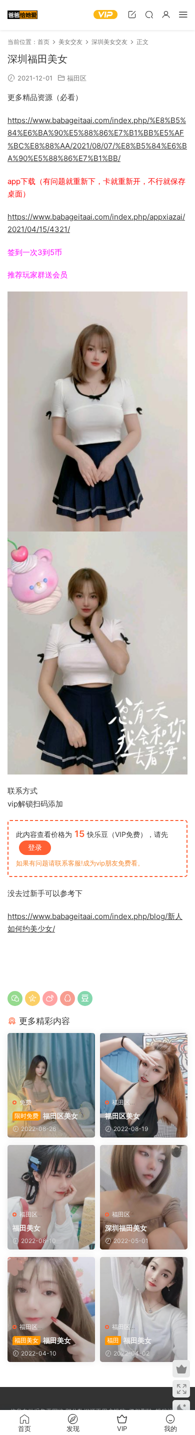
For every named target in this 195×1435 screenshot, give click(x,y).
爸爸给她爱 (23, 15)
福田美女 (26, 1228)
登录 (35, 847)
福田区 (76, 78)
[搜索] (149, 14)
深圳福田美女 (126, 1228)
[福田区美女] (51, 1063)
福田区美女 (46, 1116)
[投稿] (132, 14)
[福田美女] (51, 1175)
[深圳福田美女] (144, 1175)
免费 (26, 1102)
